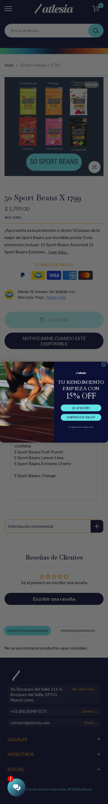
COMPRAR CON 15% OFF (81, 417)
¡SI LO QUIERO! (81, 408)
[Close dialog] (103, 364)
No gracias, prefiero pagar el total (81, 427)
